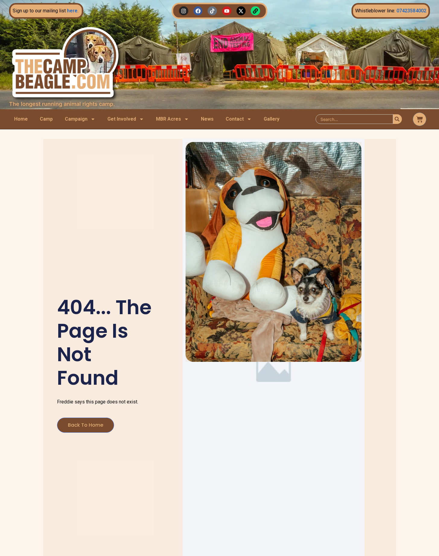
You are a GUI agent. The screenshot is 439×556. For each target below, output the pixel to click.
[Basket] (419, 119)
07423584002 (411, 11)
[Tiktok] (212, 11)
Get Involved (121, 119)
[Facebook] (198, 11)
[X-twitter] (241, 11)
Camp (46, 119)
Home (21, 119)
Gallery (271, 119)
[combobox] (354, 119)
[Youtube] (226, 11)
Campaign (76, 119)
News (207, 119)
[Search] (397, 119)
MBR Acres (168, 119)
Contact (235, 119)
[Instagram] (183, 11)
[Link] (255, 11)
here (72, 11)
